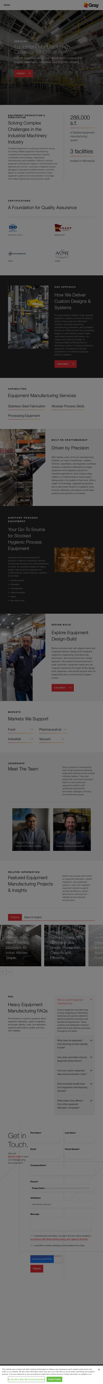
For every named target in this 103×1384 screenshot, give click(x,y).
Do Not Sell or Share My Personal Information (26, 1379)
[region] (51, 1375)
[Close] (99, 1369)
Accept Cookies (54, 1379)
